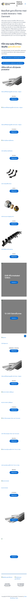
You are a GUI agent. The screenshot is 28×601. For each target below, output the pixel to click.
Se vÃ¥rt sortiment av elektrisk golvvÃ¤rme (13, 57)
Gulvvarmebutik (19, 4)
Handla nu (14, 282)
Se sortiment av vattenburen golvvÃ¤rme (13, 63)
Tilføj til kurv (14, 99)
